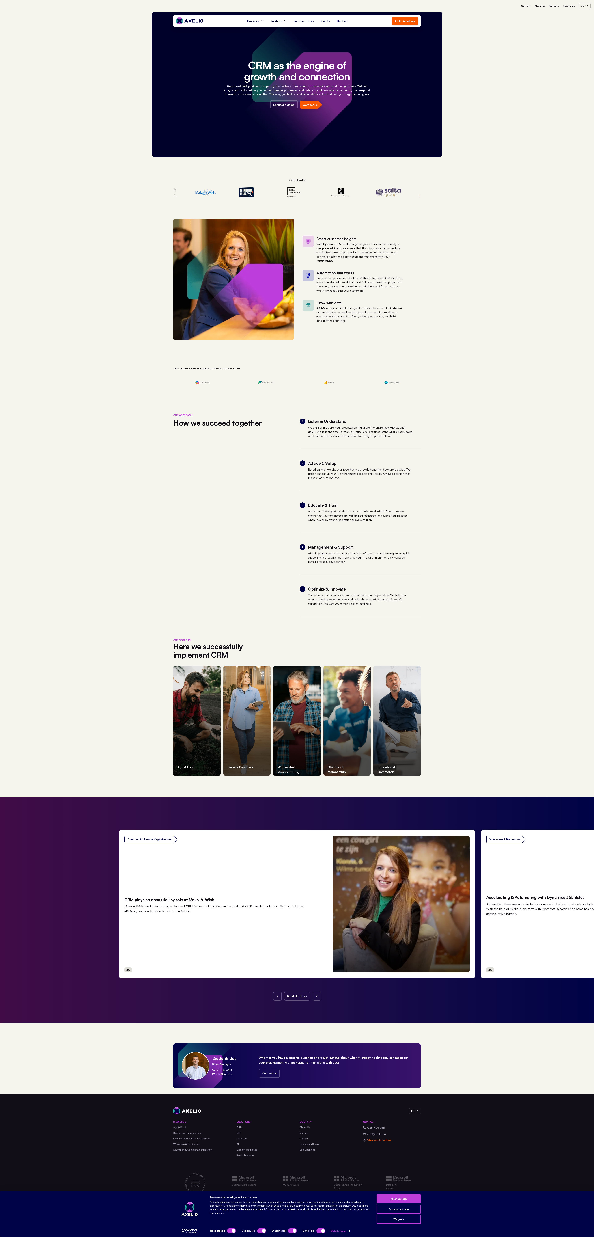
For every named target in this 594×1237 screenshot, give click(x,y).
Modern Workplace (247, 1149)
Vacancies (569, 5)
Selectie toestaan (399, 1209)
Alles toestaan (399, 1198)
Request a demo (284, 104)
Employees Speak (309, 1144)
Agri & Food (179, 1127)
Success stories (304, 21)
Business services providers (188, 1132)
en (582, 5)
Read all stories (297, 996)
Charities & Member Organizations (192, 1138)
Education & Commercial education (192, 1149)
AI (238, 1144)
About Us (305, 1127)
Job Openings (307, 1149)
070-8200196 (224, 1069)
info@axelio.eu (224, 1073)
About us (540, 5)
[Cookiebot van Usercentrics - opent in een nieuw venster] (189, 1231)
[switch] (261, 1230)
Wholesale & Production (186, 1144)
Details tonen (338, 1230)
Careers (554, 5)
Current (525, 5)
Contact (342, 21)
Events (325, 21)
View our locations (379, 1140)
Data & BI (242, 1138)
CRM (239, 1127)
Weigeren (398, 1219)
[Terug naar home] (190, 20)
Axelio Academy (404, 21)
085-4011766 (376, 1127)
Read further (456, 968)
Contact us (269, 1073)
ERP (239, 1132)
